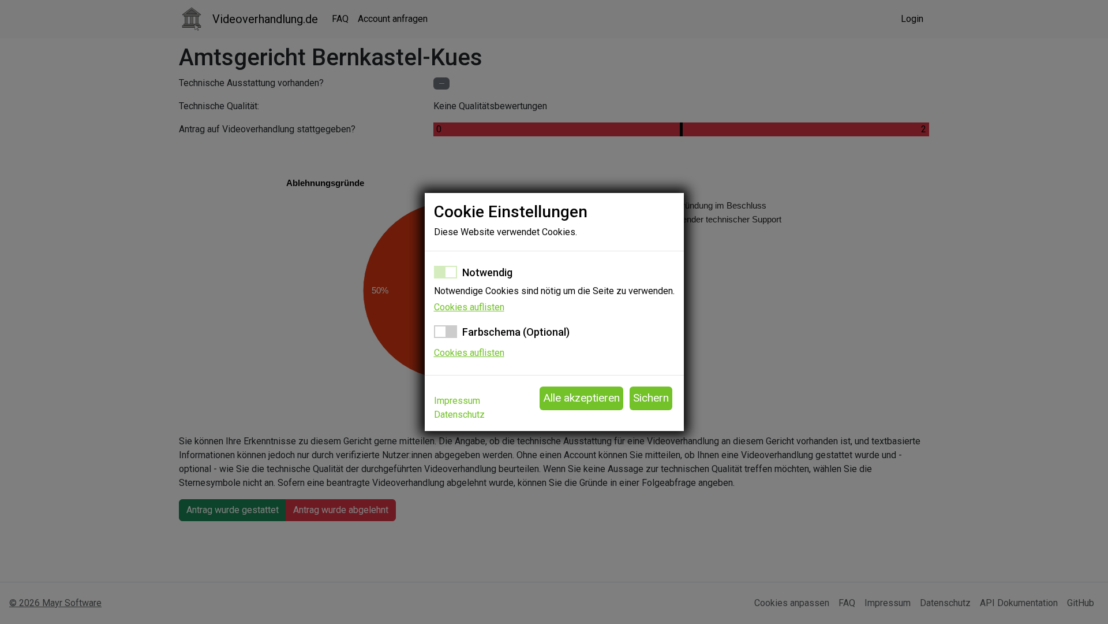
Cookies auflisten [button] (469, 307)
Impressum (457, 400)
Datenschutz (459, 414)
